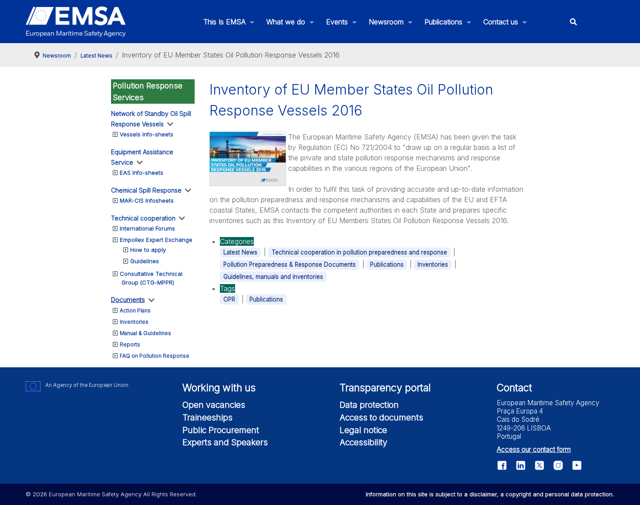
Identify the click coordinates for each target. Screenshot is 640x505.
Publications (387, 264)
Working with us (219, 388)
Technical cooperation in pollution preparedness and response (359, 252)
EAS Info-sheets (141, 172)
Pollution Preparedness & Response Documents (289, 264)
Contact (514, 388)
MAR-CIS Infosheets (147, 200)
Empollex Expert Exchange (156, 239)
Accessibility (363, 442)
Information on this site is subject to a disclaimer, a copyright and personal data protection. (490, 494)
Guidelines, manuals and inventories (273, 276)
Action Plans (135, 310)
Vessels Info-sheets (146, 134)
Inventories (134, 322)
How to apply (148, 249)
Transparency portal (385, 388)
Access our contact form (534, 449)
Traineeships (207, 417)
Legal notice (363, 430)
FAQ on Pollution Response (154, 355)
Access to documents (381, 417)
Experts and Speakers (225, 442)
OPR (229, 299)
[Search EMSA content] (573, 21)
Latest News (240, 252)
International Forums (147, 228)
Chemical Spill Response (146, 190)
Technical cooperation (143, 218)
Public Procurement (220, 430)
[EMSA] (76, 22)
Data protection (369, 405)
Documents (128, 299)
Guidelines (144, 261)
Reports (130, 344)
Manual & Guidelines (145, 333)
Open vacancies (213, 405)
